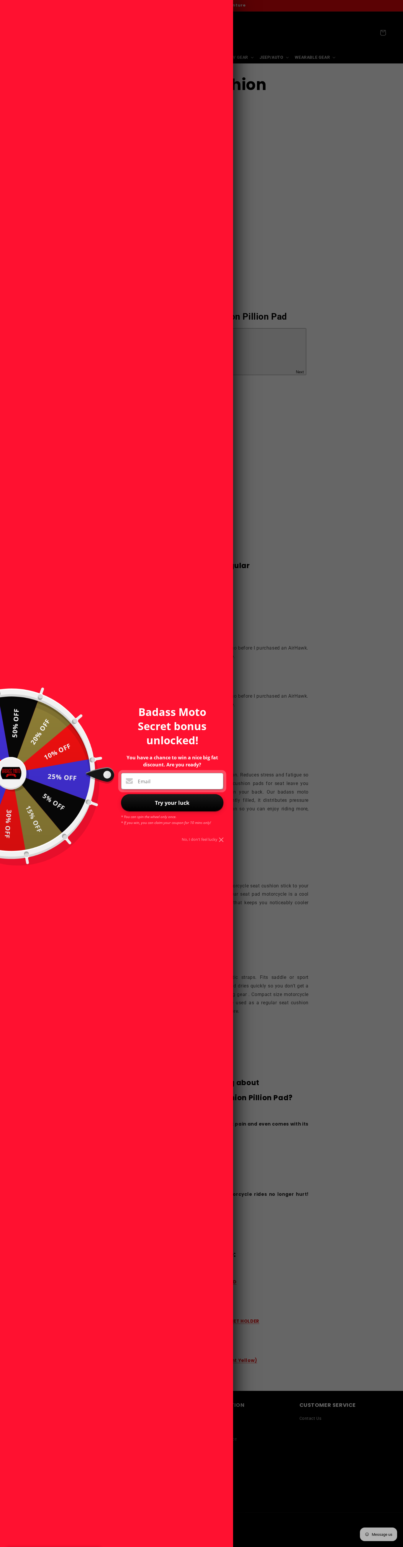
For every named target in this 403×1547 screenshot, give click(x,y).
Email (144, 781)
